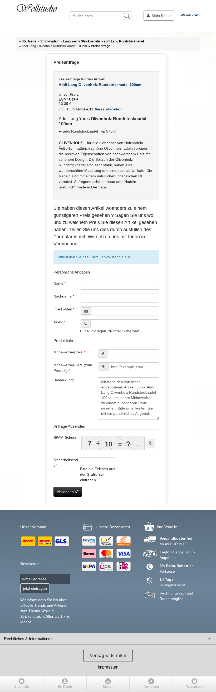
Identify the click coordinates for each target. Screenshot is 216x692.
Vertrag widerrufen (108, 655)
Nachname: (63, 296)
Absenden (66, 492)
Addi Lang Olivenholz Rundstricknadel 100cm (100, 84)
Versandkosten (108, 109)
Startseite (21, 687)
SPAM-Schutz (64, 437)
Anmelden (151, 687)
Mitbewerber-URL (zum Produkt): (72, 368)
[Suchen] (127, 15)
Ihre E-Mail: (63, 309)
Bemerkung (63, 380)
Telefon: (60, 322)
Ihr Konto (65, 687)
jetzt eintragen (35, 588)
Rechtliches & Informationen (28, 638)
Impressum (108, 667)
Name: (59, 283)
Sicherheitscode (65, 462)
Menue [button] (108, 687)
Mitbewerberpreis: (68, 352)
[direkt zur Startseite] (36, 16)
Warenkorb (190, 15)
